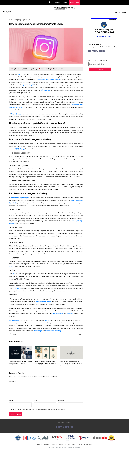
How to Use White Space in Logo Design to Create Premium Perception (71, 364)
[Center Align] (50, 2)
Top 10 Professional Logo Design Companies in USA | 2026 (20, 363)
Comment (13, 381)
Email (36, 400)
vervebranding (46, 69)
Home (11, 20)
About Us (54, 444)
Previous (12, 334)
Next (80, 334)
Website (61, 400)
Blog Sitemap (88, 444)
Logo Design (26, 20)
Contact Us (62, 444)
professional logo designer (20, 198)
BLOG (80, 444)
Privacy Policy (72, 444)
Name (11, 400)
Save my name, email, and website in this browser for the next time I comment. (38, 409)
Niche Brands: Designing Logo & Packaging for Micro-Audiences (46, 363)
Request (46, 444)
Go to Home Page (120, 12)
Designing (17, 20)
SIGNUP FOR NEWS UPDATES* (99, 61)
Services (39, 444)
